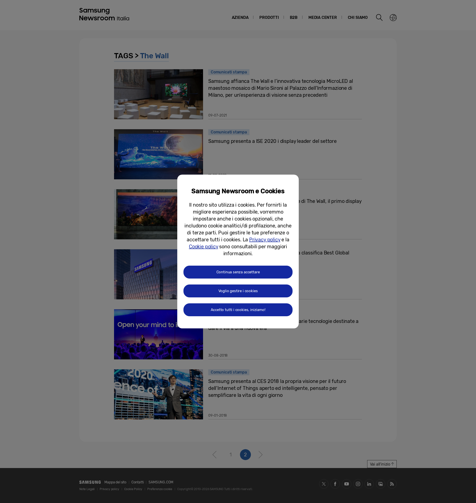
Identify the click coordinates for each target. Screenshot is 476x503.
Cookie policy (203, 247)
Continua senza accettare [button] (238, 272)
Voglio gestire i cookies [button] (238, 291)
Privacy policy (264, 240)
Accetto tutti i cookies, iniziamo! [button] (238, 310)
